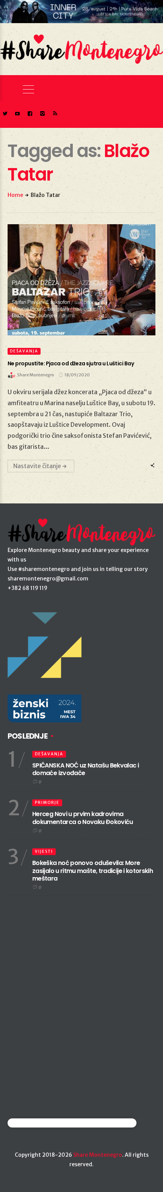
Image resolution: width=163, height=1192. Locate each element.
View (77, 280)
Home (15, 195)
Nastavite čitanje (37, 466)
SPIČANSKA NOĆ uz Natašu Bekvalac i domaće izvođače (85, 769)
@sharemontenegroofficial (41, 1123)
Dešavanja (24, 351)
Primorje (47, 802)
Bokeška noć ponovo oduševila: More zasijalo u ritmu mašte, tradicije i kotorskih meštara (92, 871)
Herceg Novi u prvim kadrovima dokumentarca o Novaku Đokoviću (82, 818)
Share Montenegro (97, 1154)
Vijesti (44, 851)
